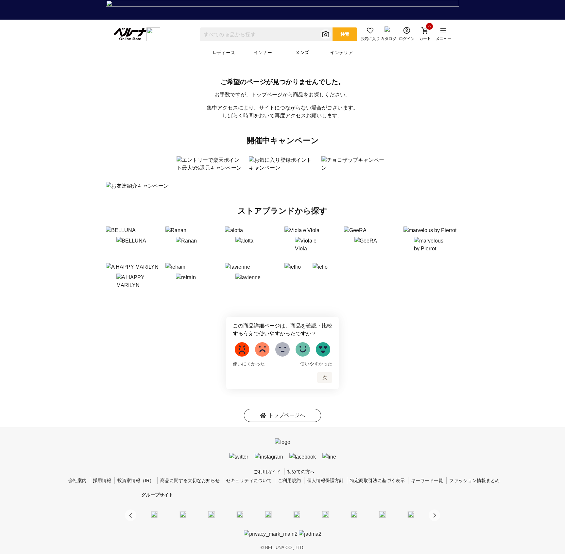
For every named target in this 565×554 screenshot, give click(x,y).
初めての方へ (301, 471)
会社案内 (77, 480)
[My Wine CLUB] (325, 514)
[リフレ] (411, 514)
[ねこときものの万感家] (211, 514)
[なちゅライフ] (382, 514)
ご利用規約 (289, 480)
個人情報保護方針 (325, 480)
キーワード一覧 (427, 480)
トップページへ (286, 415)
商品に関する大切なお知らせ (190, 480)
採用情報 (102, 480)
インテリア (341, 52)
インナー (263, 52)
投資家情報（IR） (135, 480)
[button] (434, 515)
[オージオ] (354, 514)
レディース (223, 52)
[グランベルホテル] (268, 514)
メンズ (302, 52)
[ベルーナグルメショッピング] (297, 514)
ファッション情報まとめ (474, 480)
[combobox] (266, 34)
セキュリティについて (249, 480)
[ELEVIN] (240, 514)
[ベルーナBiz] (183, 514)
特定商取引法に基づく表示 (377, 480)
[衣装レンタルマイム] (154, 514)
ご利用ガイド (267, 471)
